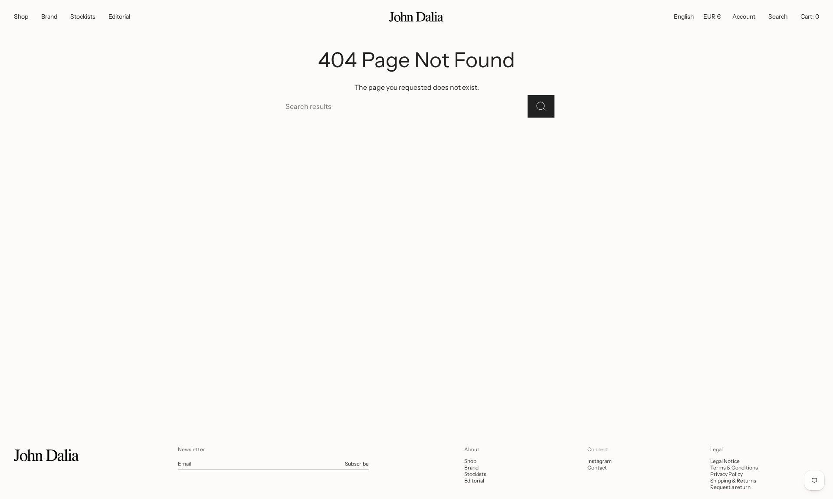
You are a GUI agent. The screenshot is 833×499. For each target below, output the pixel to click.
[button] (21, 17)
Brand (471, 467)
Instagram (599, 461)
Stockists (475, 474)
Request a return (730, 487)
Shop (470, 461)
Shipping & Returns (733, 480)
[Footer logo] (46, 455)
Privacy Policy (726, 474)
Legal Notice (725, 461)
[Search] (541, 106)
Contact (597, 467)
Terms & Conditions (734, 467)
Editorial (474, 480)
